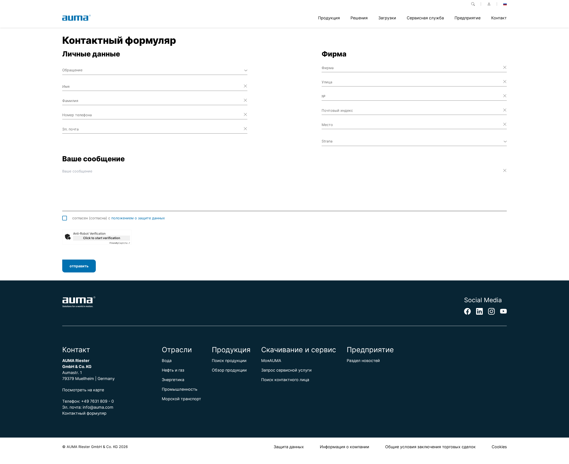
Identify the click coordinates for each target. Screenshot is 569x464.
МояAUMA (271, 360)
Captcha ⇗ (120, 243)
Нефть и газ (173, 370)
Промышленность (179, 389)
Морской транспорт (181, 398)
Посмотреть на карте (83, 390)
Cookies (499, 446)
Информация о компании (344, 446)
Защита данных (289, 446)
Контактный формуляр (84, 413)
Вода (167, 360)
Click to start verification (101, 238)
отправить (79, 266)
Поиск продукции (229, 360)
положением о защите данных (138, 218)
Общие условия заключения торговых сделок (430, 446)
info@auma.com (98, 407)
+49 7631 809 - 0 (97, 401)
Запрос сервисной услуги (286, 370)
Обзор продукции (229, 370)
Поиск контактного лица (285, 379)
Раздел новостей (363, 360)
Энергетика (173, 379)
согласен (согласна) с (118, 218)
